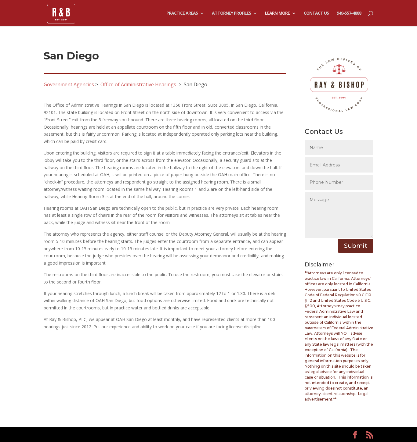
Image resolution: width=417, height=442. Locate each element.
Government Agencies (69, 84)
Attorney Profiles (231, 13)
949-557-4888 (349, 13)
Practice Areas (182, 13)
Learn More (277, 13)
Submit (355, 245)
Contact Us (316, 13)
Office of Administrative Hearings (138, 84)
